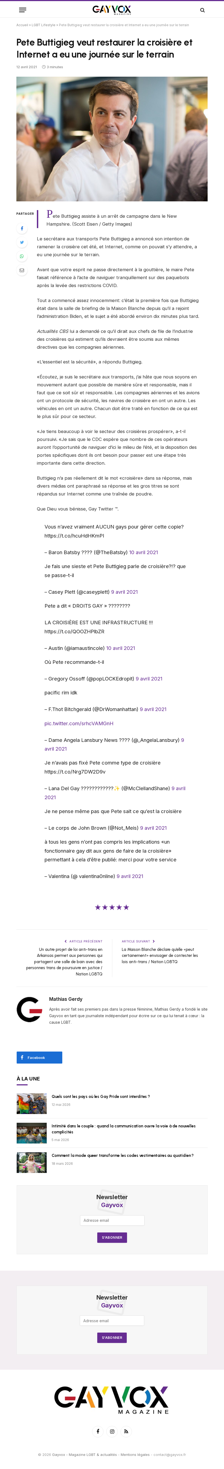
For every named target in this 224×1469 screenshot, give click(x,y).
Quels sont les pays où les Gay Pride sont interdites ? (101, 1096)
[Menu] (22, 10)
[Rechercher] (202, 10)
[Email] (21, 270)
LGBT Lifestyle (43, 25)
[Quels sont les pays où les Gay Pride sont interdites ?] (32, 1103)
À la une (28, 1079)
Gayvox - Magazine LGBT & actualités (84, 1454)
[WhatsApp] (21, 256)
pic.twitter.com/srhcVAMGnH (79, 723)
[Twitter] (21, 242)
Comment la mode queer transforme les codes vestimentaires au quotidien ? (123, 1155)
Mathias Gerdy (65, 999)
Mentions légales (135, 1454)
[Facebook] (21, 228)
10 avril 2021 (143, 552)
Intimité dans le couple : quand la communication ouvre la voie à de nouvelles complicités (123, 1129)
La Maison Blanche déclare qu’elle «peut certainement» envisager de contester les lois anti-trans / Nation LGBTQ (160, 955)
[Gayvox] (112, 10)
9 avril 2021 (124, 592)
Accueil (22, 25)
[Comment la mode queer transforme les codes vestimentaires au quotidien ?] (32, 1162)
